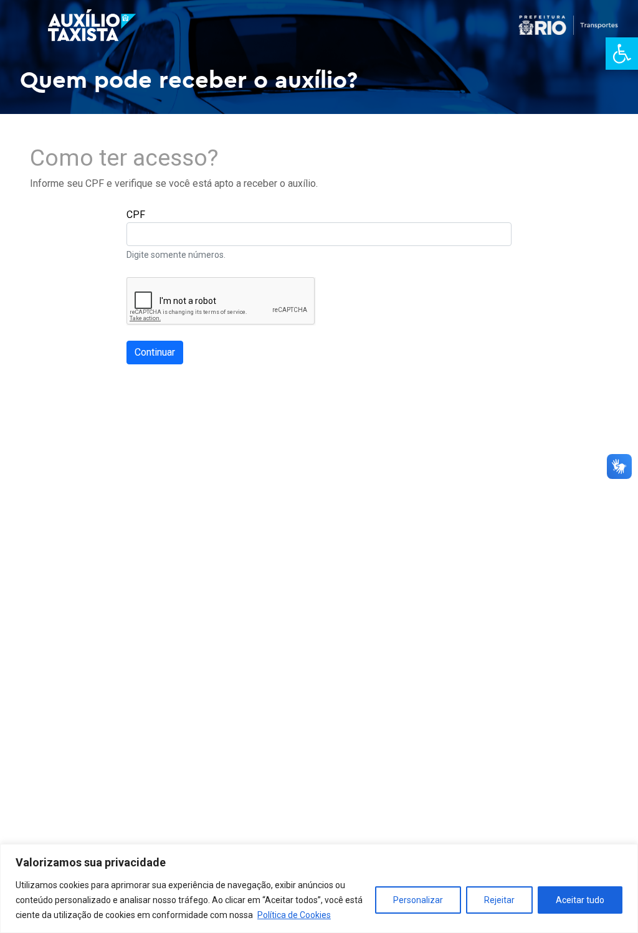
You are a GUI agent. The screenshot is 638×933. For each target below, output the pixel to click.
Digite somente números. (176, 255)
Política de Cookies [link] (294, 915)
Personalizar (418, 900)
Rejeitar (499, 900)
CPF (135, 214)
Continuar (155, 352)
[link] (622, 53)
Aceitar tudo (580, 900)
